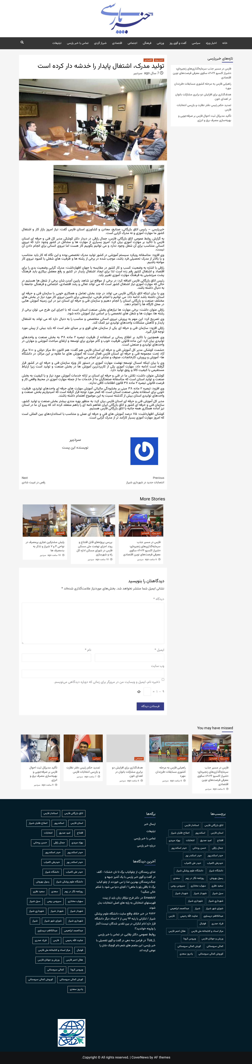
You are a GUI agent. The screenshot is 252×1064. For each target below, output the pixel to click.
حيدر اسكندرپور (179, 848)
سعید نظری (217, 886)
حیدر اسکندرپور (215, 856)
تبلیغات (56, 43)
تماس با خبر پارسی (78, 43)
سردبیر (137, 73)
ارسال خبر (150, 824)
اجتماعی (132, 43)
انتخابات (190, 841)
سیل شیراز (217, 893)
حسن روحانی (199, 848)
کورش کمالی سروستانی (189, 946)
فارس (172, 916)
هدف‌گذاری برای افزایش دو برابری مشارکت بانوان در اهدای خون (203, 97)
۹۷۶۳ (152, 914)
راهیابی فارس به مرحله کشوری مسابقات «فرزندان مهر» (202, 86)
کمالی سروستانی (215, 946)
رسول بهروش (216, 878)
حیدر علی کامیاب (192, 863)
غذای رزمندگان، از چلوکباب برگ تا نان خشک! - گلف (126, 872)
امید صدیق (205, 841)
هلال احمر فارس (177, 931)
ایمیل (159, 650)
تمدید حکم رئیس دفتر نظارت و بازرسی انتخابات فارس (204, 107)
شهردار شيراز (200, 893)
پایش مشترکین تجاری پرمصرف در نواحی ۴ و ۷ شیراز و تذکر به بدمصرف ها (45, 546)
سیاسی (196, 43)
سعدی (176, 878)
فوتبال (203, 924)
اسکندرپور (200, 833)
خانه (224, 43)
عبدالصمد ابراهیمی (179, 909)
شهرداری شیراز (195, 901)
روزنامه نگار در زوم (195, 878)
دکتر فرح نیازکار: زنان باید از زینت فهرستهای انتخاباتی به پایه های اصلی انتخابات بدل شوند (127, 903)
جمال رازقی (217, 848)
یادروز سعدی (186, 954)
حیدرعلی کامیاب (215, 863)
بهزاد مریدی (174, 841)
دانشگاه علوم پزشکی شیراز (189, 871)
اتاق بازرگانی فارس (214, 825)
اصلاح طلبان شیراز (180, 833)
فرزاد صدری (217, 924)
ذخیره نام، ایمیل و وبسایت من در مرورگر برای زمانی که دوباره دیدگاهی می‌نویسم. (107, 682)
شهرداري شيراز (215, 901)
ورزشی (160, 43)
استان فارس (217, 833)
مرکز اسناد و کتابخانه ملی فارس (207, 931)
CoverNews (140, 1057)
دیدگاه (158, 599)
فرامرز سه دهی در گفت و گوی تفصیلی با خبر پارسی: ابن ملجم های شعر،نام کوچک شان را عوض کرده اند (126, 945)
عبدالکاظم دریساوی (213, 916)
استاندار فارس (192, 825)
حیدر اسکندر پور (193, 856)
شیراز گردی (100, 43)
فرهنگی (147, 43)
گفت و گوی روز (178, 43)
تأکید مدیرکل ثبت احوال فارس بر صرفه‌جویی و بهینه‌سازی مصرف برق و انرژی (204, 118)
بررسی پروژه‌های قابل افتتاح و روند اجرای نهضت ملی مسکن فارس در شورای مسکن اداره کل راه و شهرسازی (94, 548)
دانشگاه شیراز (216, 871)
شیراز (197, 909)
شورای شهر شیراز (214, 909)
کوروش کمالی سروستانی (211, 954)
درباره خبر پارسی (146, 846)
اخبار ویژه (211, 43)
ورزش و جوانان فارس (212, 939)
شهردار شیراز (181, 893)
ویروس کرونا (189, 939)
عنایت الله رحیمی (189, 916)
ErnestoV (150, 898)
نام (88, 650)
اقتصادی (117, 43)
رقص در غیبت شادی (33, 480)
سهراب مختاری (198, 886)
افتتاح (220, 841)
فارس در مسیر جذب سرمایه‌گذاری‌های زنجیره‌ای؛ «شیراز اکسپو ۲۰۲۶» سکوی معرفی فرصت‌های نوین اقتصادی (141, 548)
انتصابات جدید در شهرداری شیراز (145, 480)
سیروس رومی (178, 886)
